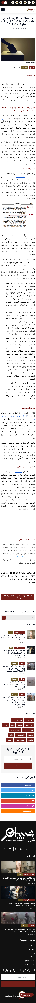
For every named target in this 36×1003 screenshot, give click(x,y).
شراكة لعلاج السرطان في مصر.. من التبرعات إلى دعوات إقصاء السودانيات (13, 637)
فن (11, 648)
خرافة (20, 725)
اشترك (18, 766)
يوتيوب (28, 801)
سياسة (24, 68)
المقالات (32, 949)
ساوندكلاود (27, 811)
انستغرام (28, 806)
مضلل (22, 663)
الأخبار (12, 28)
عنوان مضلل (15, 730)
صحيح (32, 68)
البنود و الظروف (29, 961)
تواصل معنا (31, 957)
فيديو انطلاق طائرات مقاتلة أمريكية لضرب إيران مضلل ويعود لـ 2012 (13, 684)
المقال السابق (26, 612)
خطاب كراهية (19, 632)
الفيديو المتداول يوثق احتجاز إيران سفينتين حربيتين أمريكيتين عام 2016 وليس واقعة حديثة (14, 701)
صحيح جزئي (20, 740)
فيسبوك (28, 785)
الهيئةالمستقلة (16, 557)
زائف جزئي (20, 735)
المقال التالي (9, 612)
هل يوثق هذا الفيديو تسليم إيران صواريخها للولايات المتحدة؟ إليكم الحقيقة (13, 668)
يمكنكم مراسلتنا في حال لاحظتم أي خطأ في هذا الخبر (17, 597)
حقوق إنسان (17, 720)
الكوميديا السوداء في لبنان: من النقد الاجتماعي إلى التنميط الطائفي (14, 653)
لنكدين (28, 795)
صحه (10, 632)
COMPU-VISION (18, 998)
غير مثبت (29, 720)
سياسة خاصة (30, 964)
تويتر (29, 790)
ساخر (5, 725)
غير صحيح (29, 725)
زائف (11, 735)
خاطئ (30, 740)
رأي (12, 725)
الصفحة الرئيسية (22, 28)
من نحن (32, 953)
